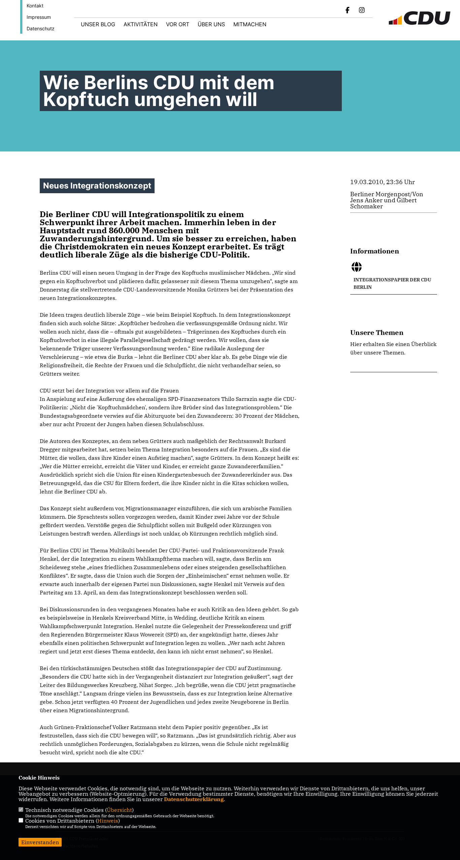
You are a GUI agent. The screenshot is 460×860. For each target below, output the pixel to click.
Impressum (39, 17)
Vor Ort (177, 24)
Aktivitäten (141, 24)
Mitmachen (249, 24)
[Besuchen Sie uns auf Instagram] (362, 11)
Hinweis (107, 820)
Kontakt (35, 5)
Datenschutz (41, 28)
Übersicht (119, 809)
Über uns (211, 24)
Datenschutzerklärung (194, 799)
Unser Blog (98, 24)
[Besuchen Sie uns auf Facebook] (348, 11)
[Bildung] (393, 367)
